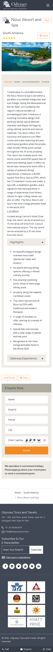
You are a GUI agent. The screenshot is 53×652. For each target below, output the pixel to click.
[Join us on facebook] (5, 566)
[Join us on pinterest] (32, 566)
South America (31, 492)
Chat (48, 649)
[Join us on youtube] (25, 566)
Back (47, 20)
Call (7, 649)
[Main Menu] (48, 5)
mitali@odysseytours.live (17, 531)
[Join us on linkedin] (38, 566)
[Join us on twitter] (18, 566)
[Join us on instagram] (12, 566)
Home (18, 492)
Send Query (9, 377)
